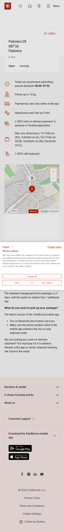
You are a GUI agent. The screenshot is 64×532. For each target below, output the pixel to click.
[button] (7, 247)
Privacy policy (55, 247)
